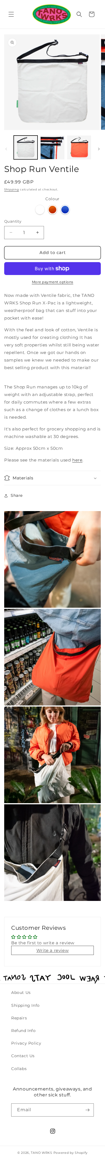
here (77, 460)
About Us (21, 992)
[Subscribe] (87, 1110)
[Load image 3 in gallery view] (79, 147)
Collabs (19, 1068)
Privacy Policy (26, 1043)
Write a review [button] (52, 950)
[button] (11, 14)
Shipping (11, 189)
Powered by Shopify (70, 1153)
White (40, 210)
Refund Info (23, 1030)
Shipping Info (25, 1005)
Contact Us (23, 1055)
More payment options (52, 282)
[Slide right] (99, 149)
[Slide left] (6, 149)
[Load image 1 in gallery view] (26, 147)
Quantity (12, 221)
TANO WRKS (41, 1153)
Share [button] (17, 495)
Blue (65, 210)
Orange (52, 210)
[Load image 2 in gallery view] (52, 147)
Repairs (19, 1017)
